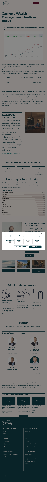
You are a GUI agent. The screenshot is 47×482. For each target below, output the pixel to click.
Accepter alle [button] (35, 246)
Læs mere (22, 237)
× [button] (42, 233)
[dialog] (23, 241)
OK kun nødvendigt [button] (21, 246)
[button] (8, 247)
